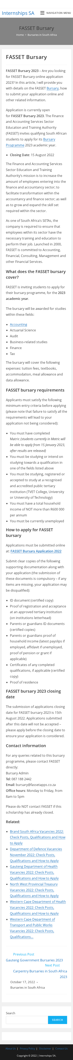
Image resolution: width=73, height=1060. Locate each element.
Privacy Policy (27, 1048)
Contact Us (61, 1048)
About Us (10, 1048)
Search (10, 1013)
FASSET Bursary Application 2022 (36, 551)
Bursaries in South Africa (27, 987)
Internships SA (18, 13)
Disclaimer (45, 1048)
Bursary (53, 88)
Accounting (18, 324)
